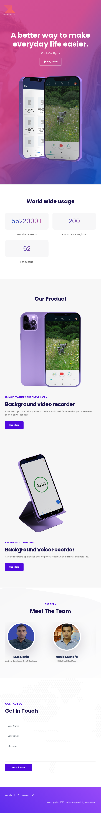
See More (14, 424)
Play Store (52, 61)
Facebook (10, 795)
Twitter (25, 795)
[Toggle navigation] (94, 6)
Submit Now (18, 767)
